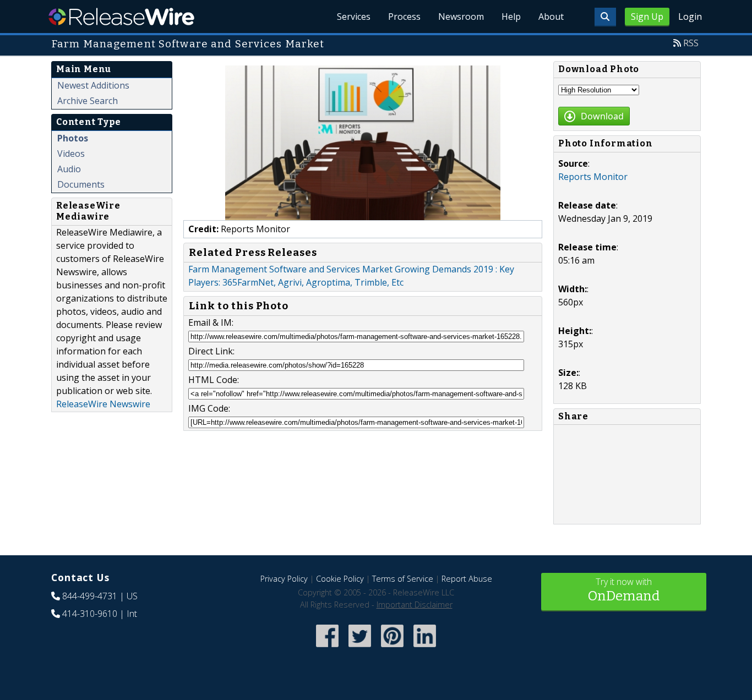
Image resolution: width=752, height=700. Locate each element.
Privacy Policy (284, 578)
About (551, 16)
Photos (72, 138)
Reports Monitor (593, 177)
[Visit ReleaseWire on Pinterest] (392, 648)
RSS (691, 43)
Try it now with (624, 590)
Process (404, 16)
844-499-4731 (89, 596)
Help (511, 16)
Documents (81, 184)
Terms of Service (402, 578)
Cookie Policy (340, 578)
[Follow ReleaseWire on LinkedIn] (425, 648)
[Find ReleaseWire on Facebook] (327, 648)
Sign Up (647, 16)
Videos (71, 153)
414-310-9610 (89, 614)
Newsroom (461, 16)
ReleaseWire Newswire (103, 404)
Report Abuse (467, 578)
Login (690, 16)
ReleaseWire (121, 17)
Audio (69, 169)
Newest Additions (93, 85)
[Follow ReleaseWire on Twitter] (360, 648)
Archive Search (87, 101)
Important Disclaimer (415, 604)
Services (353, 16)
